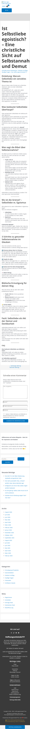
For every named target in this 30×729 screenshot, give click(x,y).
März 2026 (8, 525)
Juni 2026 (7, 517)
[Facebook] (18, 632)
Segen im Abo (15, 675)
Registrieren (8, 597)
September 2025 (9, 538)
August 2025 (8, 540)
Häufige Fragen (6, 72)
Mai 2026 (7, 520)
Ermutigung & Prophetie (12, 570)
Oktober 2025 (9, 535)
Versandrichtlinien (15, 681)
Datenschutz (15, 689)
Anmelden (8, 600)
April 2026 (8, 522)
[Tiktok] (14, 632)
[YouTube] (16, 632)
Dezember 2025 (9, 532)
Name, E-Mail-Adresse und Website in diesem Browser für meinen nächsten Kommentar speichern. (15, 415)
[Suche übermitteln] (21, 459)
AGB (15, 688)
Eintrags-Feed (9, 602)
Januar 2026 (8, 530)
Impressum (15, 691)
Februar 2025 (8, 556)
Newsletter (15, 669)
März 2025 (8, 553)
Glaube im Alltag (22, 70)
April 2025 (8, 550)
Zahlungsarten (15, 693)
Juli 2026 (7, 514)
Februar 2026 (8, 527)
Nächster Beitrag (15, 367)
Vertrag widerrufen (15, 727)
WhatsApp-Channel (15, 672)
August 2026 (8, 512)
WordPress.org (9, 607)
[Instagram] (11, 632)
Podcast (15, 670)
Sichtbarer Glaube (10, 583)
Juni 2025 (7, 545)
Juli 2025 (7, 543)
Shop (15, 664)
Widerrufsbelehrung (15, 694)
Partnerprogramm (15, 697)
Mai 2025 (7, 548)
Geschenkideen (9, 573)
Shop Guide (15, 666)
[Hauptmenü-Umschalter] (7, 10)
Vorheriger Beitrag (15, 366)
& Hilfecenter (15, 680)
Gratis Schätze (15, 677)
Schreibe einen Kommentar (9, 70)
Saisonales (8, 580)
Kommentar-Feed (10, 605)
